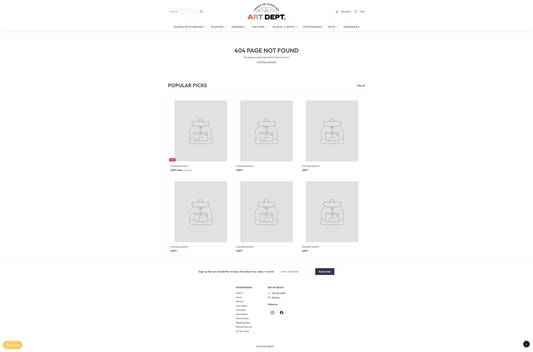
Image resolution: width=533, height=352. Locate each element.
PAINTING (217, 26)
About (239, 297)
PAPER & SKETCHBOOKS (189, 26)
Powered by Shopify (265, 346)
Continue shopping (266, 62)
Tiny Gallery (242, 305)
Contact (240, 301)
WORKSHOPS (351, 26)
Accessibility (242, 314)
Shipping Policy (243, 322)
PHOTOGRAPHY (312, 26)
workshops (241, 310)
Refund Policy (242, 318)
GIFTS (332, 26)
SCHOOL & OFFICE (284, 26)
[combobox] (186, 11)
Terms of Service (244, 326)
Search (239, 293)
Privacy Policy (242, 331)
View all (361, 85)
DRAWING (238, 26)
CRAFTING (258, 26)
